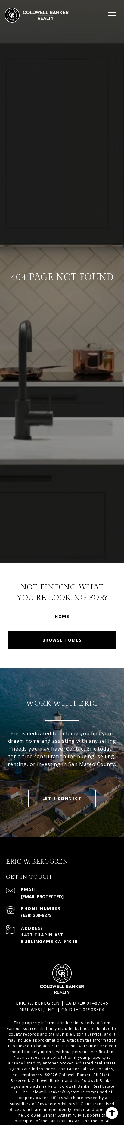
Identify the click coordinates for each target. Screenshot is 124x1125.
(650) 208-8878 (36, 915)
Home (62, 616)
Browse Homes (62, 640)
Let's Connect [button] (62, 798)
